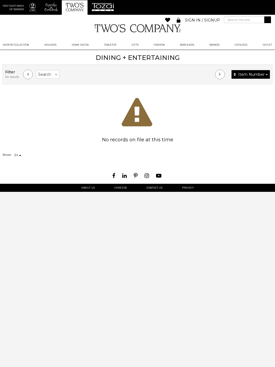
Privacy (188, 187)
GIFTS (135, 45)
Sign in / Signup (202, 20)
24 (16, 155)
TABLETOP (110, 45)
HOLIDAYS (50, 45)
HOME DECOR (80, 45)
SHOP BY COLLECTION (16, 45)
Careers (120, 187)
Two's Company (137, 28)
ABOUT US (88, 187)
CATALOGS (241, 45)
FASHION (159, 45)
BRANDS (214, 45)
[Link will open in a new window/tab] (114, 176)
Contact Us (154, 187)
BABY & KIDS (187, 45)
